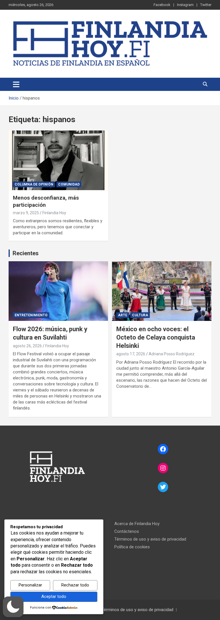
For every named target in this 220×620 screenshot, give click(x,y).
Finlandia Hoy (54, 212)
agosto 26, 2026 (27, 346)
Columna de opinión (34, 184)
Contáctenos (126, 531)
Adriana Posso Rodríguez (172, 354)
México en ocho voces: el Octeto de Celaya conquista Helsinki (155, 337)
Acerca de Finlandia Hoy (137, 523)
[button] (13, 606)
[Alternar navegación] (16, 84)
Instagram (185, 5)
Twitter (205, 5)
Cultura (140, 315)
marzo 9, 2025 (26, 212)
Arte (122, 315)
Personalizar (30, 585)
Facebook (162, 5)
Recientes (26, 253)
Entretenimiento (31, 315)
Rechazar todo (75, 585)
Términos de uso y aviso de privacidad (150, 539)
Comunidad (69, 184)
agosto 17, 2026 (130, 354)
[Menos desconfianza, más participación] (58, 160)
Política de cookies (132, 546)
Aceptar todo (53, 596)
